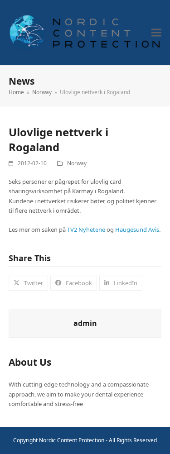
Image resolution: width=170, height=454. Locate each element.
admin (85, 323)
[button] (156, 33)
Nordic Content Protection (71, 440)
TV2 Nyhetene (86, 229)
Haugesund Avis (137, 229)
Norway (77, 163)
